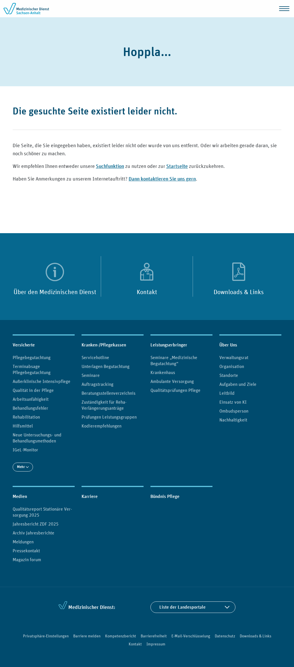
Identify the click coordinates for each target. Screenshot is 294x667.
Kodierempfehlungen (101, 426)
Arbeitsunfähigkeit (31, 399)
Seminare (91, 375)
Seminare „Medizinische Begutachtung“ (173, 360)
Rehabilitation (26, 417)
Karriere (90, 496)
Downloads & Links (239, 292)
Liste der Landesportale (182, 607)
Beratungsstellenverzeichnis (109, 393)
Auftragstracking (97, 384)
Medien (20, 496)
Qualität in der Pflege (33, 390)
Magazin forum (27, 559)
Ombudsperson (233, 411)
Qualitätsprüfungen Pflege (175, 390)
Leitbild (227, 393)
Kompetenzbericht (120, 636)
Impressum (155, 644)
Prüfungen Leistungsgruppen (109, 417)
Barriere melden (86, 636)
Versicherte (24, 345)
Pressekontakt (26, 550)
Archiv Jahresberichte (33, 533)
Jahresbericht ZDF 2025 (36, 524)
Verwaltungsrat (233, 357)
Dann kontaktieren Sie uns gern (162, 178)
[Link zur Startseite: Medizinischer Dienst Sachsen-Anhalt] (26, 8)
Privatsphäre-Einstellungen (46, 636)
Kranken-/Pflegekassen (104, 345)
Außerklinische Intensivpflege (41, 381)
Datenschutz (225, 636)
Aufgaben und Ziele (237, 384)
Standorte (228, 375)
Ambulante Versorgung (172, 381)
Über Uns (228, 345)
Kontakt (147, 292)
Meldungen (23, 542)
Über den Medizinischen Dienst (54, 292)
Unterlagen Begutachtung (105, 366)
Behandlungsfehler (30, 408)
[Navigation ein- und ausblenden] (284, 8)
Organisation (231, 366)
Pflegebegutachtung (32, 357)
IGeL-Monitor (25, 450)
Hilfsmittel (23, 426)
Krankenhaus (162, 372)
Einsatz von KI (233, 402)
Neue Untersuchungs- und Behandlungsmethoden (37, 438)
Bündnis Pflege (164, 496)
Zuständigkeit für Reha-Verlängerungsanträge (104, 405)
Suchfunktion (110, 166)
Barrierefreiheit (154, 636)
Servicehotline (95, 357)
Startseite (177, 166)
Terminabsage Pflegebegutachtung (32, 369)
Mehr (21, 466)
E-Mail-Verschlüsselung (190, 636)
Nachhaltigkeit (233, 420)
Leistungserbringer (168, 345)
